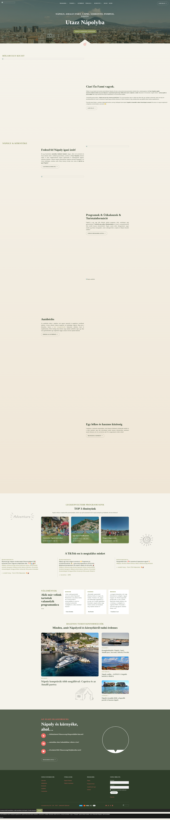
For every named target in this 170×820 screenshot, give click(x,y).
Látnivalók (104, 695)
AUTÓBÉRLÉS (81, 3)
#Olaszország (11, 565)
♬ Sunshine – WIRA (65, 575)
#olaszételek (33, 565)
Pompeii (89, 783)
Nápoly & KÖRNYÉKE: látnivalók (85, 31)
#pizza (24, 567)
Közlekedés (44, 678)
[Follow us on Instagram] (110, 805)
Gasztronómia (44, 791)
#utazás (4, 567)
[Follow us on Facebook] (106, 805)
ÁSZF (56, 805)
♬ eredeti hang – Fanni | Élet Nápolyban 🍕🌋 (15, 573)
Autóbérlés (43, 788)
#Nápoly (4, 565)
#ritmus (132, 563)
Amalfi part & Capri (91, 787)
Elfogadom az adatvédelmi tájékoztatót (119, 790)
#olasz (27, 565)
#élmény (28, 567)
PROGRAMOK (63, 3)
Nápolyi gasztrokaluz (68, 783)
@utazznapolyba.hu (7, 559)
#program (10, 567)
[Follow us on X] (108, 805)
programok (90, 777)
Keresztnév (112, 780)
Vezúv (93, 783)
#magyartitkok (15, 569)
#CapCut (92, 571)
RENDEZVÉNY (97, 3)
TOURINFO (71, 3)
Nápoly (88, 780)
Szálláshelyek (105, 671)
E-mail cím (112, 785)
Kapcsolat (112, 797)
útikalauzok (68, 777)
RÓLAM (105, 3)
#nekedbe (35, 569)
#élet (128, 563)
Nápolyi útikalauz (68, 780)
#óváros (124, 563)
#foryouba (29, 569)
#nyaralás (35, 567)
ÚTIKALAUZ (88, 3)
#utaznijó (22, 569)
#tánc (137, 563)
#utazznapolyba (20, 565)
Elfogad (39, 810)
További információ (32, 810)
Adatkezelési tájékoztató (64, 805)
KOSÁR (110, 3)
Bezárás (1, 817)
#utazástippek (6, 569)
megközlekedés (62, 327)
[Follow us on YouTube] (112, 805)
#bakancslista (17, 567)
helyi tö (56, 327)
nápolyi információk (47, 777)
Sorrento (89, 789)
